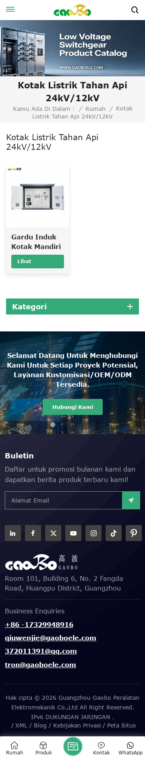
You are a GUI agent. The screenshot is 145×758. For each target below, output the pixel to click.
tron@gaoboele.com (40, 664)
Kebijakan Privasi (77, 725)
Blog (40, 725)
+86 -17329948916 (39, 624)
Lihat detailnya (30, 263)
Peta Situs (121, 725)
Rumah (95, 109)
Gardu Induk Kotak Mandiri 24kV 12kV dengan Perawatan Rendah (36, 242)
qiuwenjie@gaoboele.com (50, 638)
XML (21, 725)
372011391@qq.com (41, 651)
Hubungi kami (72, 407)
